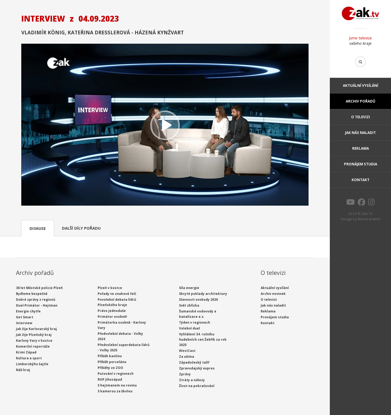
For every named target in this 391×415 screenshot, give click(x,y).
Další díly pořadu (81, 228)
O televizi (360, 117)
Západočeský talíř (194, 362)
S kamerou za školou (115, 391)
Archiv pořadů (360, 101)
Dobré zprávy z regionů (35, 299)
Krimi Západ (26, 352)
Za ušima (186, 356)
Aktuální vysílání (360, 85)
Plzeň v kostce (110, 288)
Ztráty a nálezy (192, 380)
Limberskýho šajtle (32, 364)
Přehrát (165, 125)
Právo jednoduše (112, 310)
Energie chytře (28, 311)
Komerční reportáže (33, 346)
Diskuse (38, 228)
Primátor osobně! (112, 316)
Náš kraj (23, 370)
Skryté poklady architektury (203, 293)
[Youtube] (350, 203)
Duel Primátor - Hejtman (36, 305)
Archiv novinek (273, 293)
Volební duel (189, 328)
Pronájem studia (360, 164)
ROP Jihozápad (110, 379)
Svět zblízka (189, 305)
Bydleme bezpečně (31, 293)
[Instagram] (371, 203)
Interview (24, 323)
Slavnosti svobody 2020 (198, 299)
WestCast (187, 350)
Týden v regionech (194, 322)
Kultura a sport (29, 358)
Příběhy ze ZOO (110, 367)
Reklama (360, 148)
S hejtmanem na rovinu (117, 385)
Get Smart (24, 317)
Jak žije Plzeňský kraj (34, 334)
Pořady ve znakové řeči (117, 293)
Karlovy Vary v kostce (34, 340)
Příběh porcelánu (112, 362)
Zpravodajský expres (197, 368)
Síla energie (189, 288)
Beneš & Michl (369, 219)
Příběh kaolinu (110, 356)
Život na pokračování (196, 386)
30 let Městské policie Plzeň (39, 288)
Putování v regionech (116, 373)
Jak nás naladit (360, 132)
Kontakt (360, 179)
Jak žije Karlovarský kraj (36, 329)
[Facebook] (361, 203)
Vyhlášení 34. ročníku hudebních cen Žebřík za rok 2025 (203, 339)
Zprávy (185, 374)
